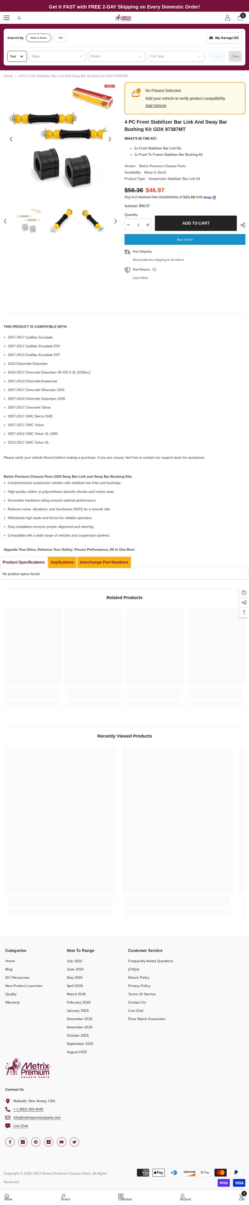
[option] (60, 139)
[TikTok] (48, 1142)
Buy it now (185, 239)
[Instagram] (22, 1142)
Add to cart (194, 223)
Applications (62, 562)
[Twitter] (74, 1142)
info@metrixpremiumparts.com (37, 1117)
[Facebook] (10, 1142)
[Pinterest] (35, 1142)
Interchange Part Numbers (104, 562)
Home (8, 76)
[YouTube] (61, 1142)
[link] (32, 696)
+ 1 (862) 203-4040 (28, 1109)
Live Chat (20, 1126)
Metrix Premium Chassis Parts (162, 166)
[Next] (110, 139)
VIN (60, 38)
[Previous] (11, 139)
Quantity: (131, 215)
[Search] (19, 18)
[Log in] (227, 17)
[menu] (6, 18)
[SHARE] (241, 225)
